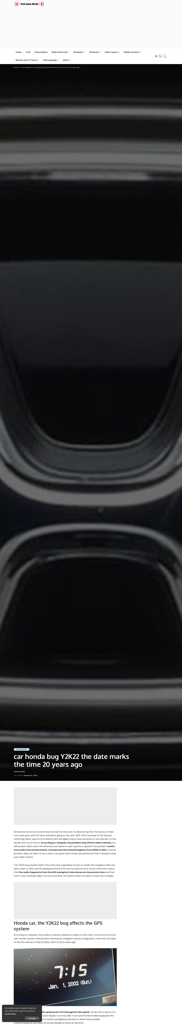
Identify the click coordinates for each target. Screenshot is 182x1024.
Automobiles (21, 749)
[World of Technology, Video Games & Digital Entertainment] (29, 4)
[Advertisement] (91, 27)
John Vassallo (19, 771)
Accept (32, 1018)
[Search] (165, 56)
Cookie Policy (10, 1014)
